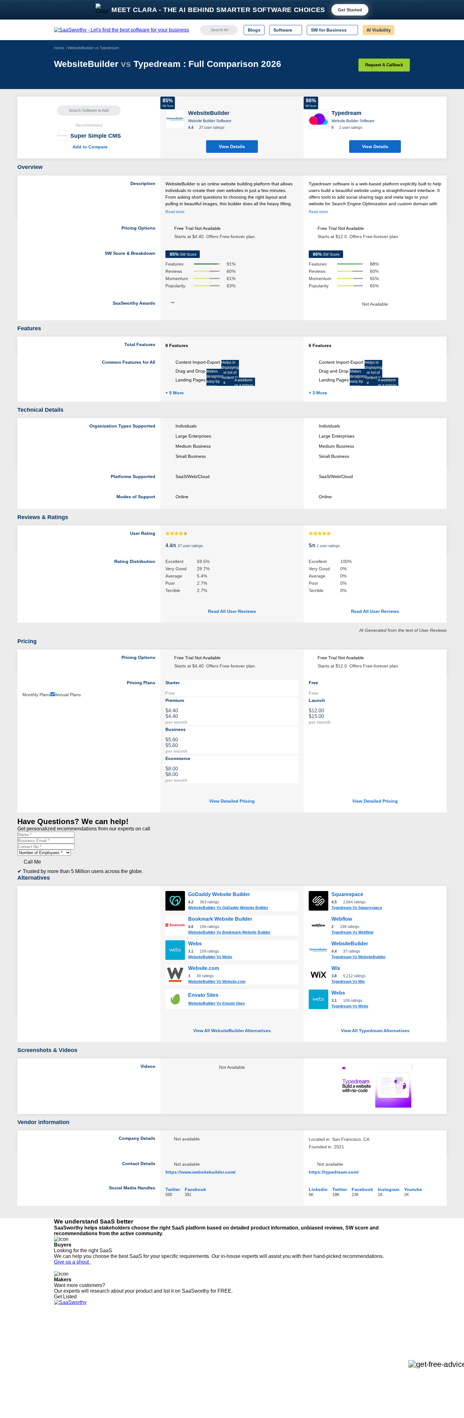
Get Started (350, 9)
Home (59, 48)
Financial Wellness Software (242, 1382)
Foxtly (134, 1377)
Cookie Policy (114, 1343)
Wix (335, 968)
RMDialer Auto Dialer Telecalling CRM (166, 1360)
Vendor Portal (67, 1348)
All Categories (68, 1337)
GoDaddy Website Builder (219, 894)
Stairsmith (138, 1331)
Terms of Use (114, 1337)
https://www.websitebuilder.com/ (200, 1172)
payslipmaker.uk (144, 1348)
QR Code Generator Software (244, 1348)
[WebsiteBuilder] (175, 118)
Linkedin (318, 1189)
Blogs (254, 30)
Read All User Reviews (232, 611)
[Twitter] (377, 1338)
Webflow (341, 919)
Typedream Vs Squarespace (356, 908)
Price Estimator (69, 1343)
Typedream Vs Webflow (352, 932)
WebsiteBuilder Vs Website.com (217, 981)
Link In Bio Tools (230, 1360)
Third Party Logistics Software (244, 1337)
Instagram (388, 1189)
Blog (58, 1360)
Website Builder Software (209, 121)
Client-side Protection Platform (244, 1354)
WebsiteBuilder (349, 943)
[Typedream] (318, 118)
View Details (232, 146)
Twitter (172, 1189)
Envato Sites (203, 995)
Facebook (195, 1189)
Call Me (32, 862)
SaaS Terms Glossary (75, 1371)
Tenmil (134, 1337)
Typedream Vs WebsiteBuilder (358, 957)
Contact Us (65, 1377)
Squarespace (347, 894)
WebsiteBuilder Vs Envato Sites (216, 1003)
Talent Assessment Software (242, 1371)
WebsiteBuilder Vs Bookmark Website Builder (229, 932)
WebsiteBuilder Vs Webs (210, 957)
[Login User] (402, 30)
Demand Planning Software (241, 1331)
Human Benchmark (147, 1365)
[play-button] (412, 1066)
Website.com (203, 968)
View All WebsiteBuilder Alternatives (232, 1030)
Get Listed (66, 1296)
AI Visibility (378, 30)
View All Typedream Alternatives (375, 1030)
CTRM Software (230, 1343)
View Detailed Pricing (232, 801)
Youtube (413, 1189)
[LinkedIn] (380, 1338)
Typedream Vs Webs (349, 1006)
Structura (137, 1343)
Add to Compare (89, 146)
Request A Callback (384, 65)
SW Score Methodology (77, 1365)
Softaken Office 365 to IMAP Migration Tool (171, 1382)
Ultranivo (137, 1354)
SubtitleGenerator (146, 1371)
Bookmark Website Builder (220, 919)
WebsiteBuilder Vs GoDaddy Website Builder (228, 908)
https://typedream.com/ (334, 1172)
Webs (195, 943)
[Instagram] (384, 1338)
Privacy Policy (114, 1331)
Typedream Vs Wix (348, 981)
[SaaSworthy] (121, 30)
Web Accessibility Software (240, 1365)
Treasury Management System (245, 1377)
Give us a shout (72, 1262)
